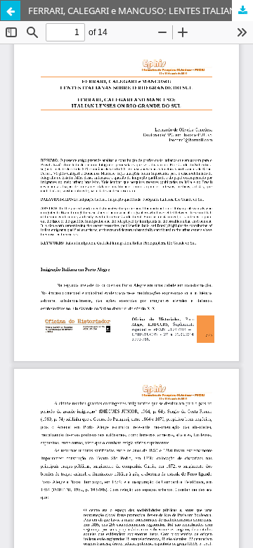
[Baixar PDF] (242, 10)
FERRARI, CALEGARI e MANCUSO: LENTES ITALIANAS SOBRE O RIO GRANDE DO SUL (140, 10)
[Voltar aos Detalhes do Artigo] (10, 10)
